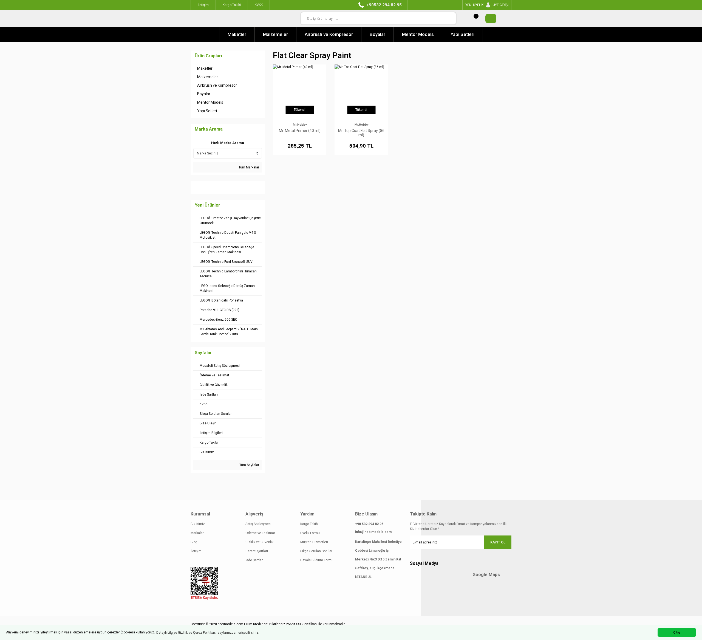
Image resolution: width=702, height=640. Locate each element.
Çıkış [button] (676, 632)
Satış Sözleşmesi (258, 524)
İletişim (196, 551)
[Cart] (488, 18)
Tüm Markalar (248, 167)
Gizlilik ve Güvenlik (259, 542)
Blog (194, 542)
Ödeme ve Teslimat (260, 533)
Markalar (197, 533)
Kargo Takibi (309, 524)
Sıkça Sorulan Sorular (316, 551)
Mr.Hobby (300, 124)
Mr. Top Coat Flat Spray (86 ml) (361, 132)
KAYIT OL (497, 542)
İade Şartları (254, 560)
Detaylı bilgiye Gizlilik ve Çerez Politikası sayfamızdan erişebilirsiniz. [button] (207, 633)
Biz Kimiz (198, 524)
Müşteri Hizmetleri (314, 542)
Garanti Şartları (256, 551)
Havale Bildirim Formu (316, 560)
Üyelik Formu (310, 533)
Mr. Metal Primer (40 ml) (300, 130)
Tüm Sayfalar (249, 465)
